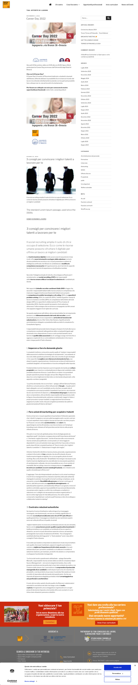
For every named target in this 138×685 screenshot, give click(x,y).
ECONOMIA (35, 219)
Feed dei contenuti (86, 202)
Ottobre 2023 (85, 99)
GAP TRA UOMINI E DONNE (89, 40)
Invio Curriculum (69, 657)
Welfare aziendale (86, 187)
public (82, 180)
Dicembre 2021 (85, 127)
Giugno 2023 (85, 110)
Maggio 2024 (85, 78)
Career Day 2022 (36, 18)
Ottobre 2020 (85, 138)
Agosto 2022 (85, 124)
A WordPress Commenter (89, 54)
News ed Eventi (127, 5)
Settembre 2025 (86, 71)
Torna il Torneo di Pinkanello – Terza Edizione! (94, 33)
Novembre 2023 (86, 96)
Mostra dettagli (30, 681)
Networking (84, 166)
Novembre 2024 (86, 75)
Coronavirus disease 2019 (89, 29)
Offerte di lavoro (86, 173)
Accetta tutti (118, 667)
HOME (29, 219)
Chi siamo (59, 5)
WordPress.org (85, 209)
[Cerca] (108, 18)
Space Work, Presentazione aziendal (29, 655)
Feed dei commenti (86, 205)
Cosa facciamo (72, 5)
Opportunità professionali (92, 5)
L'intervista (84, 163)
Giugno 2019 (85, 145)
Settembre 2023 (86, 103)
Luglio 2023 (84, 106)
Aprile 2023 (84, 113)
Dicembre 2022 (85, 117)
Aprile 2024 (84, 82)
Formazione (84, 159)
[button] (50, 622)
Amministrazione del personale (90, 156)
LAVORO (43, 219)
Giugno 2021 (85, 131)
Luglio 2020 (84, 141)
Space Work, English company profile (29, 657)
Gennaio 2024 (85, 92)
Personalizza (116, 673)
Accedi (83, 198)
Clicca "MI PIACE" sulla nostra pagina (106, 660)
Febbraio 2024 (85, 89)
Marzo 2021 (84, 134)
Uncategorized (85, 184)
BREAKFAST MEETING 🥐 (89, 36)
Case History (22, 661)
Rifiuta (117, 679)
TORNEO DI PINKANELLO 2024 (90, 43)
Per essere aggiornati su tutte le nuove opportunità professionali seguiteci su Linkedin (104, 654)
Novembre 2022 (86, 120)
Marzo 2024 (84, 85)
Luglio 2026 (84, 68)
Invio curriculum (112, 5)
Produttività (84, 177)
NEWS (83, 170)
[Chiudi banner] (135, 665)
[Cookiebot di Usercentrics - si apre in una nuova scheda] (12, 681)
